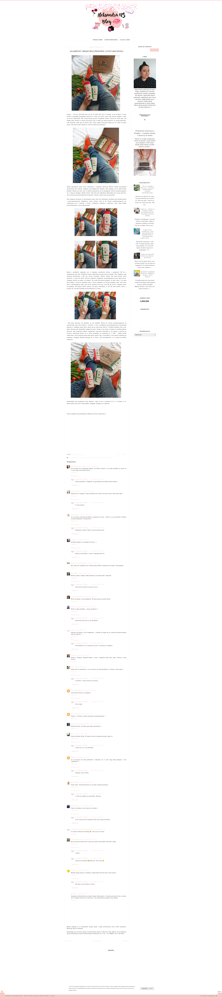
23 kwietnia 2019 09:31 (97, 794)
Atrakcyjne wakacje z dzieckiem (81, 829)
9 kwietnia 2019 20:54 (94, 724)
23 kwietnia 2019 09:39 (98, 829)
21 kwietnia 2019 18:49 (97, 678)
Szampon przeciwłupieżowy (105, 457)
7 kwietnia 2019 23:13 (89, 606)
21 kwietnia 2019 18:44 (97, 502)
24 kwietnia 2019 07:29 (97, 850)
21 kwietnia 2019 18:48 (97, 643)
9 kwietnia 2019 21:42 (81, 734)
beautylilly (74, 573)
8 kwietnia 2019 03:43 (80, 630)
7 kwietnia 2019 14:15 (85, 514)
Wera (72, 734)
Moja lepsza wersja (77, 839)
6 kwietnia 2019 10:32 (87, 491)
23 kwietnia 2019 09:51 (90, 839)
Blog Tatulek (75, 782)
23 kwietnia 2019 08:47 (86, 806)
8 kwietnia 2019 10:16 (80, 667)
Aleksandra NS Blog (81, 479)
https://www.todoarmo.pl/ (79, 563)
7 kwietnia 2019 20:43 (84, 573)
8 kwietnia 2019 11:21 (89, 690)
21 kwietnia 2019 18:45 (97, 527)
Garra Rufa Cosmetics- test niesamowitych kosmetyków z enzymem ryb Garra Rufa (147, 234)
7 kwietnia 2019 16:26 (82, 539)
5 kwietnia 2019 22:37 (92, 466)
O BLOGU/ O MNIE (125, 39)
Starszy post (125, 941)
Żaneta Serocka (76, 491)
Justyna (73, 655)
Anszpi (73, 870)
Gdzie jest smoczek (76, 607)
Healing (83, 457)
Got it (151, 988)
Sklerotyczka (75, 806)
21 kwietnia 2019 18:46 (97, 584)
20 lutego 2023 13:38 (82, 894)
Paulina (73, 757)
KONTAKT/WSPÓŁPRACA (111, 39)
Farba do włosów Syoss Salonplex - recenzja (147, 256)
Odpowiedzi (76, 476)
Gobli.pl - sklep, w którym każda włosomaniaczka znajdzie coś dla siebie (148, 212)
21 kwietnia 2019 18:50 (97, 745)
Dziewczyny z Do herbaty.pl (79, 724)
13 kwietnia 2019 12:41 (83, 757)
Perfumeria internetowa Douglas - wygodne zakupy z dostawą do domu (145, 133)
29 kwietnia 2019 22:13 (97, 881)
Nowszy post (67, 941)
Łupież (88, 457)
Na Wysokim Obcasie (77, 596)
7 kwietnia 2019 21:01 (90, 596)
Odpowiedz (74, 472)
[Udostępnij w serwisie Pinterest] (125, 454)
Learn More (144, 988)
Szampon (93, 457)
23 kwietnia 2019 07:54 (86, 782)
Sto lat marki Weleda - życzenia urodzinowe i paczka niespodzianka (148, 189)
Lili (72, 667)
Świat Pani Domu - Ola (78, 466)
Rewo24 (73, 894)
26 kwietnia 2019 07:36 (82, 870)
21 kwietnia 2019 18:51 (97, 770)
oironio (73, 540)
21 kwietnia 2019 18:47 (97, 618)
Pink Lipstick (75, 714)
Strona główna (98, 39)
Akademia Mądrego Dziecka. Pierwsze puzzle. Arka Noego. (147, 274)
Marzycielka (75, 515)
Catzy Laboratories (74, 457)
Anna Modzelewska (77, 690)
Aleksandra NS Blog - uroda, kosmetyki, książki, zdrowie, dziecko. (30, 995)
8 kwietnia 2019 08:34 (82, 655)
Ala (72, 630)
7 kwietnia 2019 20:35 (93, 563)
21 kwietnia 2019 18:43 (97, 479)
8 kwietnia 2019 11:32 (86, 714)
